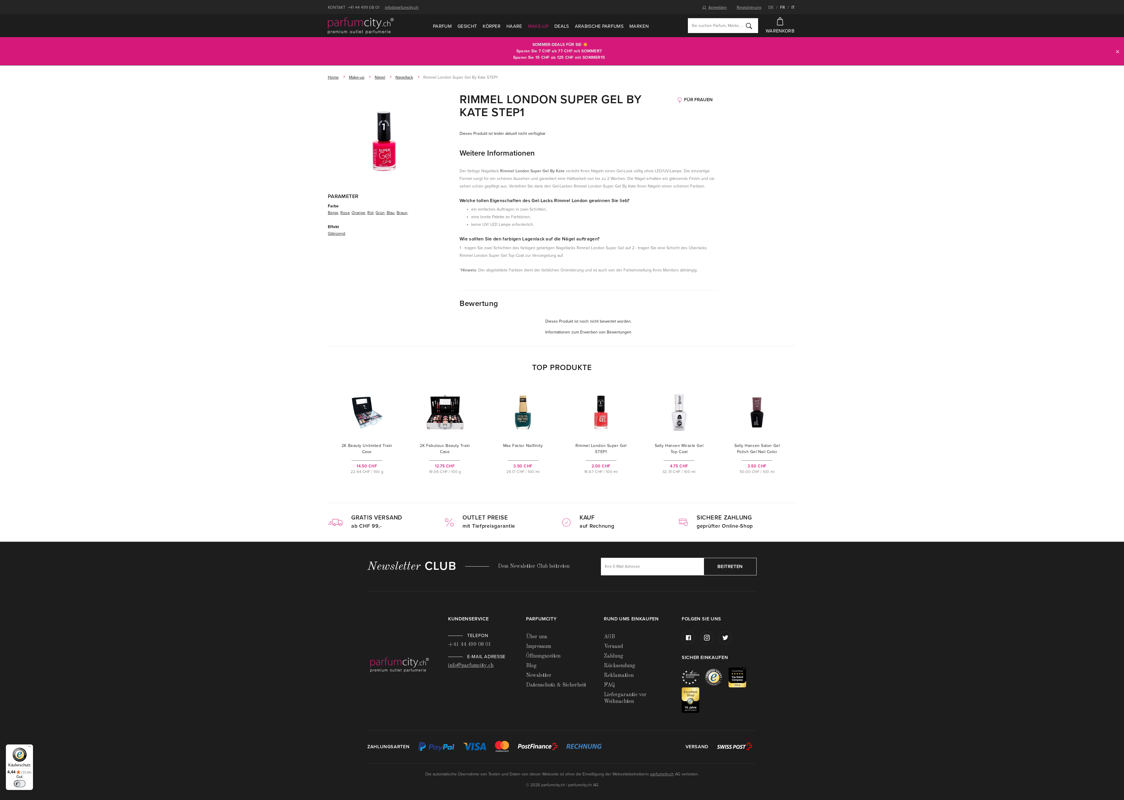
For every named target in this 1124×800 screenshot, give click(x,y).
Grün (380, 212)
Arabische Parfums (599, 26)
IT (793, 7)
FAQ (609, 685)
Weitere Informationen (497, 153)
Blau (391, 212)
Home (333, 77)
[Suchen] (749, 25)
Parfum (442, 26)
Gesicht (467, 26)
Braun (402, 212)
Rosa (344, 212)
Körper (492, 26)
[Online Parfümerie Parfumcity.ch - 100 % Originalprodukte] (361, 26)
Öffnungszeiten (543, 656)
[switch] (19, 783)
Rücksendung (619, 665)
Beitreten (730, 567)
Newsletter (538, 675)
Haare (514, 26)
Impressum (538, 646)
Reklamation (619, 675)
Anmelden (717, 7)
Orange (358, 212)
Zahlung (613, 656)
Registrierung (749, 7)
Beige (333, 212)
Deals (561, 26)
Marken (639, 26)
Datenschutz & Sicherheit (556, 685)
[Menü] (29, 747)
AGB (609, 636)
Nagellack (404, 77)
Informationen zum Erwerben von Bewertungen (588, 332)
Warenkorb (780, 31)
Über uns (536, 636)
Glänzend (336, 233)
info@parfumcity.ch (402, 7)
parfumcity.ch (662, 774)
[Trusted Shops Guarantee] (717, 677)
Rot (370, 212)
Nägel (380, 77)
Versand (613, 646)
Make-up (538, 26)
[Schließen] (1117, 51)
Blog (531, 665)
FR (782, 7)
